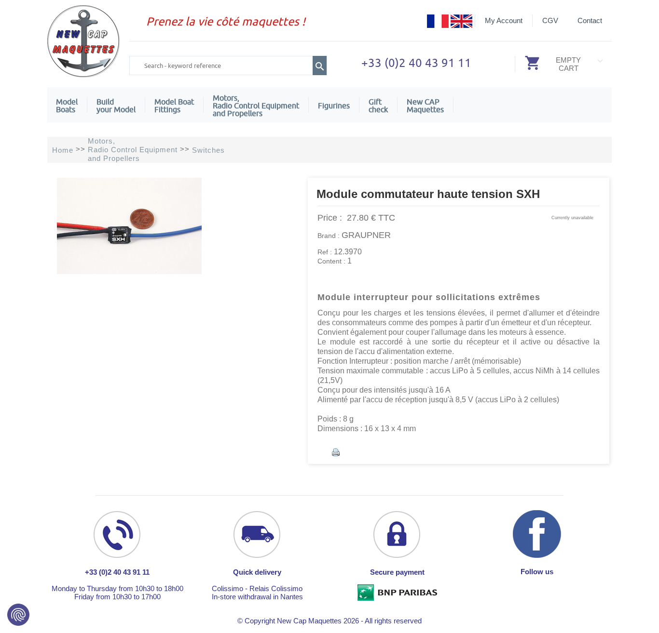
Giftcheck (378, 105)
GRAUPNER (366, 235)
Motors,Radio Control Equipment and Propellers (256, 105)
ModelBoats (67, 105)
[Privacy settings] (18, 615)
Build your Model (116, 105)
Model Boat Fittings (174, 105)
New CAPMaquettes (425, 105)
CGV (550, 20)
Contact (589, 20)
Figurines (334, 105)
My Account (503, 20)
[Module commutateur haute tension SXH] (129, 271)
